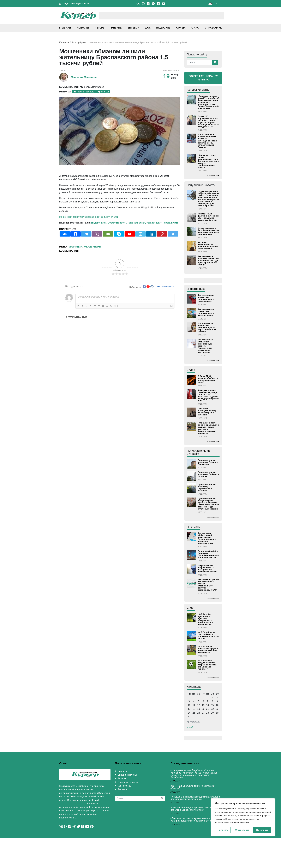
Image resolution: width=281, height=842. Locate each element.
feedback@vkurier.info (71, 803)
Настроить (223, 830)
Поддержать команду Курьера (203, 78)
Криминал (103, 91)
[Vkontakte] (65, 234)
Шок (147, 27)
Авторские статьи (198, 89)
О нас (195, 27)
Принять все (262, 830)
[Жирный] (78, 306)
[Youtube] (130, 234)
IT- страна (193, 526)
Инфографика (196, 288)
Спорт (191, 607)
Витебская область (84, 91)
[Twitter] (173, 234)
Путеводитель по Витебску (198, 452)
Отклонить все (242, 830)
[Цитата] (103, 306)
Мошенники (93, 246)
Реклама (122, 789)
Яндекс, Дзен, (99, 222)
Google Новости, (117, 222)
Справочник (213, 27)
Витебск (133, 27)
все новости (212, 176)
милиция (76, 246)
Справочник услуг (127, 775)
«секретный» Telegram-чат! (162, 222)
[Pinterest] (162, 234)
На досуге (163, 27)
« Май (190, 727)
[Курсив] (82, 306)
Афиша (181, 27)
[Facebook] (75, 234)
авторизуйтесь (167, 286)
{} (115, 306)
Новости (83, 27)
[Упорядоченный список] (95, 306)
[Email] (108, 234)
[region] (243, 817)
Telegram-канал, (136, 222)
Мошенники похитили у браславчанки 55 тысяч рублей (89, 217)
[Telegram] (86, 234)
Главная (65, 27)
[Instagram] (140, 234)
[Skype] (119, 234)
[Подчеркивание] (86, 306)
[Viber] (97, 234)
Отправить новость (128, 782)
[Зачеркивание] (91, 306)
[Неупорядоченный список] (99, 306)
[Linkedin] (151, 234)
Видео (191, 369)
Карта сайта (124, 786)
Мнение (116, 27)
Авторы (100, 27)
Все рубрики (79, 42)
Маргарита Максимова (84, 77)
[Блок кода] (107, 306)
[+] (119, 306)
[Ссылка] (111, 306)
